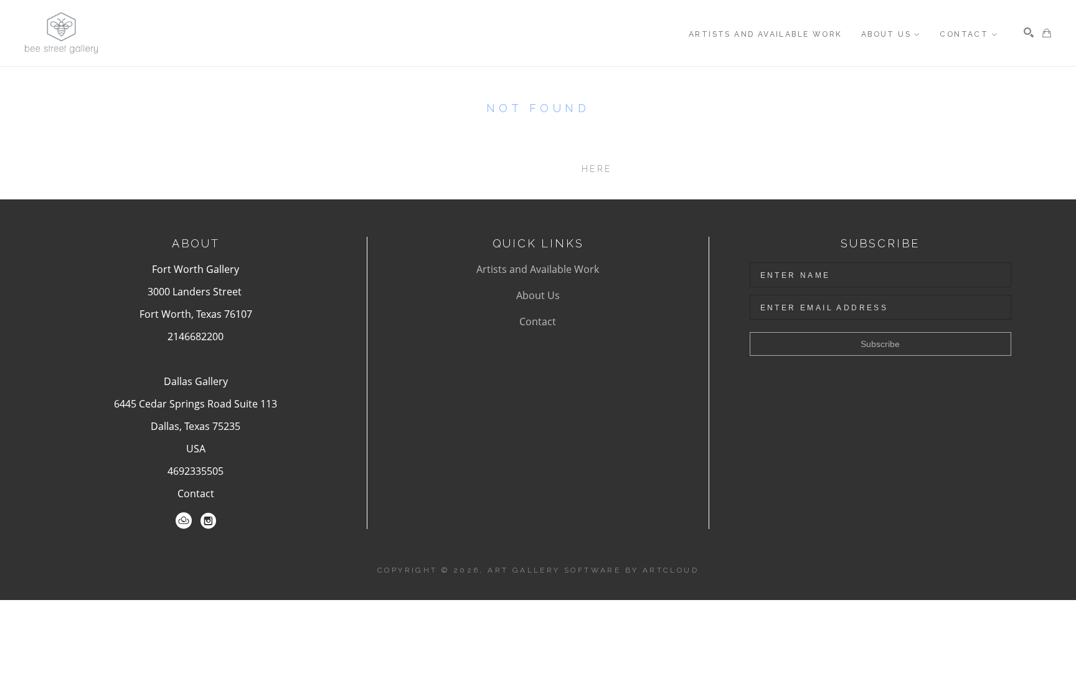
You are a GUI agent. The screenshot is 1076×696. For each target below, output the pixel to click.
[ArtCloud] (184, 521)
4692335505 (196, 471)
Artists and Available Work (537, 269)
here (596, 169)
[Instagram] (208, 521)
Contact (195, 493)
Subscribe (880, 344)
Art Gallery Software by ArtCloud (593, 570)
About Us (538, 295)
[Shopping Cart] (1046, 33)
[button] (891, 34)
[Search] (1029, 32)
